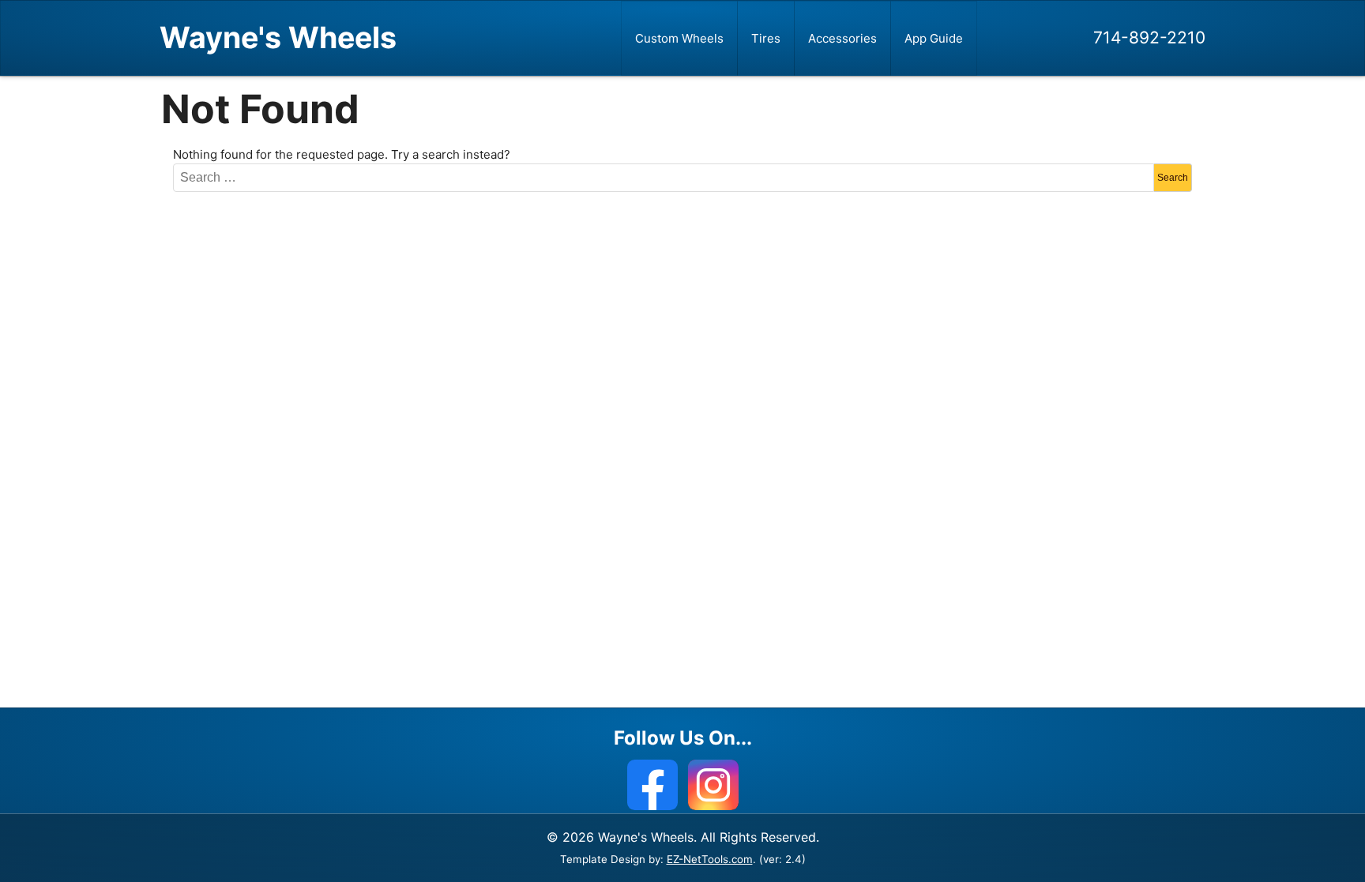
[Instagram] (713, 785)
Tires (765, 38)
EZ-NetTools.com (710, 859)
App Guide (933, 38)
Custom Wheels (679, 38)
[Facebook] (652, 785)
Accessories (842, 38)
